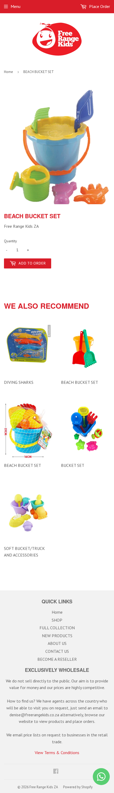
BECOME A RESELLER (57, 659)
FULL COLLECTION (57, 627)
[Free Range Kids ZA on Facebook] (56, 771)
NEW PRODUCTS (57, 635)
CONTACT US (57, 651)
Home (8, 72)
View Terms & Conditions (57, 752)
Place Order (99, 6)
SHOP (57, 620)
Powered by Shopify (78, 787)
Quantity (10, 241)
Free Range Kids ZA (43, 787)
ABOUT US (57, 643)
